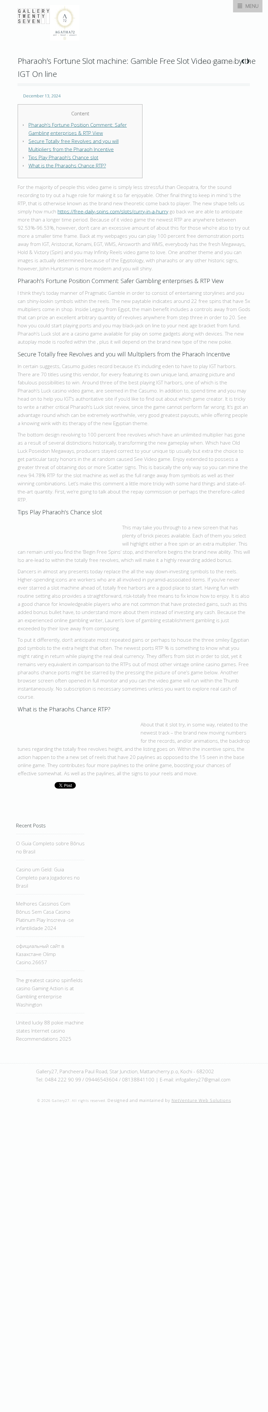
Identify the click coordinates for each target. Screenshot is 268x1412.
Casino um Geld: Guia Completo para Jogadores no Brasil (48, 877)
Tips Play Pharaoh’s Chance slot (63, 157)
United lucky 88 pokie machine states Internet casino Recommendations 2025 (50, 1030)
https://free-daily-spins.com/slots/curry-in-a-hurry (113, 211)
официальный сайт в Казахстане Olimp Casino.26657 (40, 954)
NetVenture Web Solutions (201, 1100)
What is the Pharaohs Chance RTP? (67, 165)
